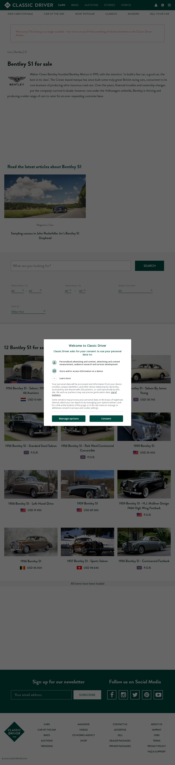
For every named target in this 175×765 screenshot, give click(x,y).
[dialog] (87, 382)
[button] (87, 378)
